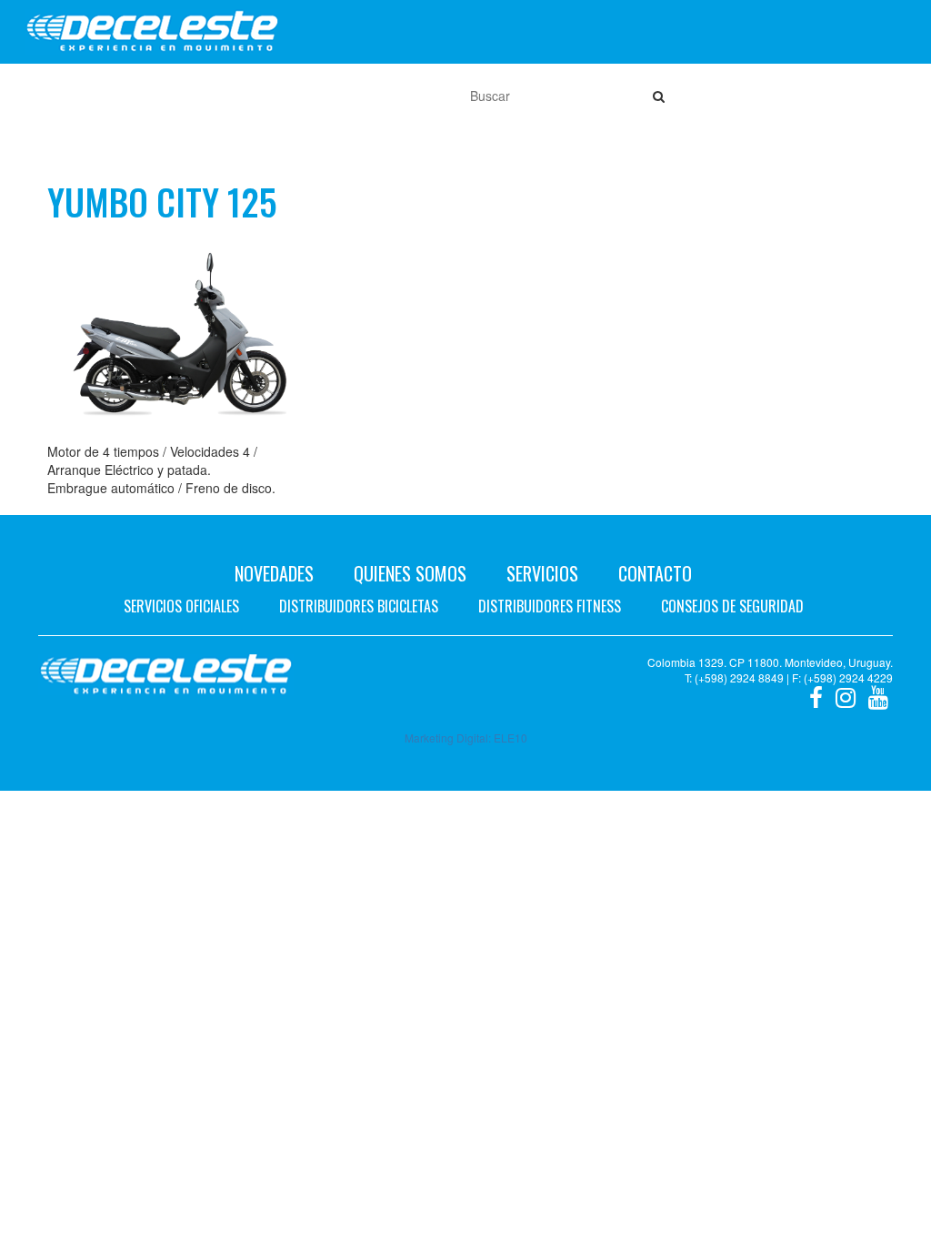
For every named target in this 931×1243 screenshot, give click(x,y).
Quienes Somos (410, 573)
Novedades (274, 573)
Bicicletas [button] (168, 95)
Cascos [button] (327, 95)
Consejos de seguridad (732, 606)
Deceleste (152, 32)
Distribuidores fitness (549, 606)
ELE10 (510, 737)
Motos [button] (86, 95)
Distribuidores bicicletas (358, 606)
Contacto (655, 573)
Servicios (542, 573)
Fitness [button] (253, 95)
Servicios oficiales (181, 606)
